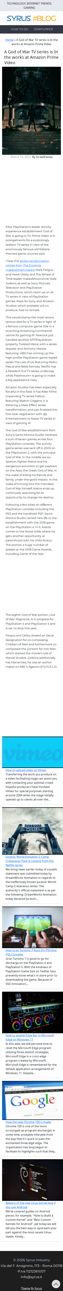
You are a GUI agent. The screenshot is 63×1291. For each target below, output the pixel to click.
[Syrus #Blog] (31, 18)
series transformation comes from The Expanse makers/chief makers (27, 265)
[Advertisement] (31, 193)
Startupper (43, 29)
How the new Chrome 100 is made (28, 1122)
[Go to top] (56, 1284)
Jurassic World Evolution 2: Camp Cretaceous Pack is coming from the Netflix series (30, 861)
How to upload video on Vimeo (26, 770)
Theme (25, 1288)
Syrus (38, 1288)
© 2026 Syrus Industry (31, 1260)
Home (9, 40)
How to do (19, 29)
